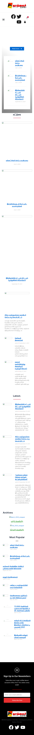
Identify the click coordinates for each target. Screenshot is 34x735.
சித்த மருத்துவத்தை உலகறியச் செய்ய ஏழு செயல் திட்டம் (22, 439)
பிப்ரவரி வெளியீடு (17, 530)
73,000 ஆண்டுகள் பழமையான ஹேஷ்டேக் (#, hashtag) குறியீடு (22, 608)
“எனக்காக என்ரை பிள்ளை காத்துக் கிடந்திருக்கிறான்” (21, 477)
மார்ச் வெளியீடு (17, 521)
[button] (3, 19)
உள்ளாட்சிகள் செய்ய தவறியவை (19, 63)
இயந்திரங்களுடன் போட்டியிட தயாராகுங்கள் (21, 78)
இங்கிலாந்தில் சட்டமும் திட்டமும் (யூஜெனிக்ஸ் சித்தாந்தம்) (20, 94)
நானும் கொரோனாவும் (10, 577)
